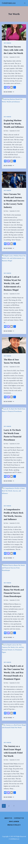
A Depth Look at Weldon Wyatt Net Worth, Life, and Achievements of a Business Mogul (12, 283)
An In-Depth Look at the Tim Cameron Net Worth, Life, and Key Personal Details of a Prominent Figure (14, 672)
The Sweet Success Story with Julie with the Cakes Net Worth (13, 49)
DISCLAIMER (14, 821)
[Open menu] (24, 3)
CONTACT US (19, 818)
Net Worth (7, 43)
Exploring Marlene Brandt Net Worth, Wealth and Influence (14, 123)
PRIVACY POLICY (14, 825)
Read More (9, 92)
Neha (6, 57)
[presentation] (14, 32)
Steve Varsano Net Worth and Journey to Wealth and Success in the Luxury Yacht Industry (14, 200)
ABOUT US (8, 818)
